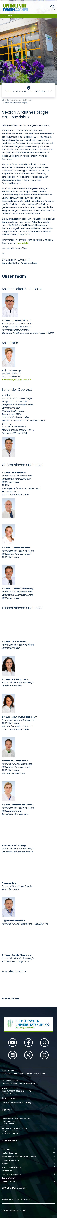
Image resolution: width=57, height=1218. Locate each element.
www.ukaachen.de (10, 1133)
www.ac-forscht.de (14, 1210)
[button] (6, 90)
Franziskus (7, 16)
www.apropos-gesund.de (17, 1199)
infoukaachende (10, 1131)
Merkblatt (22, 243)
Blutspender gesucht (14, 1187)
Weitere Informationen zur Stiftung (16, 1103)
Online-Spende (8, 1098)
